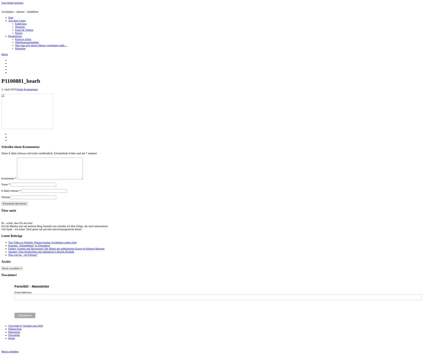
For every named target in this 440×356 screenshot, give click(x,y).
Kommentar (8, 178)
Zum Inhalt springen (12, 2)
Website (5, 197)
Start (10, 17)
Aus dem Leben (17, 20)
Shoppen (20, 26)
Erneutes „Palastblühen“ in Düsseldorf (29, 245)
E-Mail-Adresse (11, 190)
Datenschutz (15, 328)
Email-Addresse (23, 292)
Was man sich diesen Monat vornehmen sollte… (41, 45)
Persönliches (15, 36)
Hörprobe (20, 48)
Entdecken (21, 23)
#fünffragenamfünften (27, 42)
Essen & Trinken (24, 30)
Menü (4, 54)
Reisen (19, 33)
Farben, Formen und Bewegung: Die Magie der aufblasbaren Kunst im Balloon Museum (56, 248)
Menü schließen (10, 351)
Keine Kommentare (27, 89)
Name (5, 184)
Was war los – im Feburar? (22, 254)
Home (11, 338)
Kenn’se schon (23, 39)
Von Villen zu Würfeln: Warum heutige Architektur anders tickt (42, 242)
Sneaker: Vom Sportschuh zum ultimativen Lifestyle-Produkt (41, 251)
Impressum (14, 332)
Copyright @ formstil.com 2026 (25, 325)
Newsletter (14, 335)
